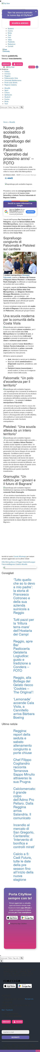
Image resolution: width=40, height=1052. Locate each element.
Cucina (10, 31)
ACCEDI (19, 64)
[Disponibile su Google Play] (27, 918)
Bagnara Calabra (15, 564)
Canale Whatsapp (19, 556)
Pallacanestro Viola (11, 78)
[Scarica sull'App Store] (12, 918)
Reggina (7, 76)
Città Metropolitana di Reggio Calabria (15, 562)
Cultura (7, 92)
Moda (10, 33)
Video (10, 39)
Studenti (11, 28)
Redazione (11, 44)
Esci (37, 1051)
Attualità (7, 88)
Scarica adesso (20, 23)
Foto (9, 37)
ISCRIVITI (15, 1037)
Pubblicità (11, 42)
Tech (9, 35)
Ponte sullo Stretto (10, 82)
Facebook (9, 1010)
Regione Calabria (10, 85)
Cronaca (7, 74)
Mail (3, 1010)
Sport (6, 90)
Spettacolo (8, 95)
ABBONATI (6, 64)
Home (5, 122)
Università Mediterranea (12, 80)
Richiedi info (29, 999)
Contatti (10, 46)
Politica (6, 71)
